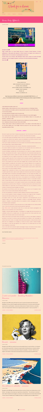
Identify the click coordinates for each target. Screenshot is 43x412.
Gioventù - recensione (9, 342)
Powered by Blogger (22, 409)
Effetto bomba (7, 207)
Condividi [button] (3, 240)
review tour (13, 239)
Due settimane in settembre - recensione (15, 386)
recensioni (4, 239)
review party (8, 239)
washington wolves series (19, 239)
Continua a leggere (37, 397)
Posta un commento (9, 397)
